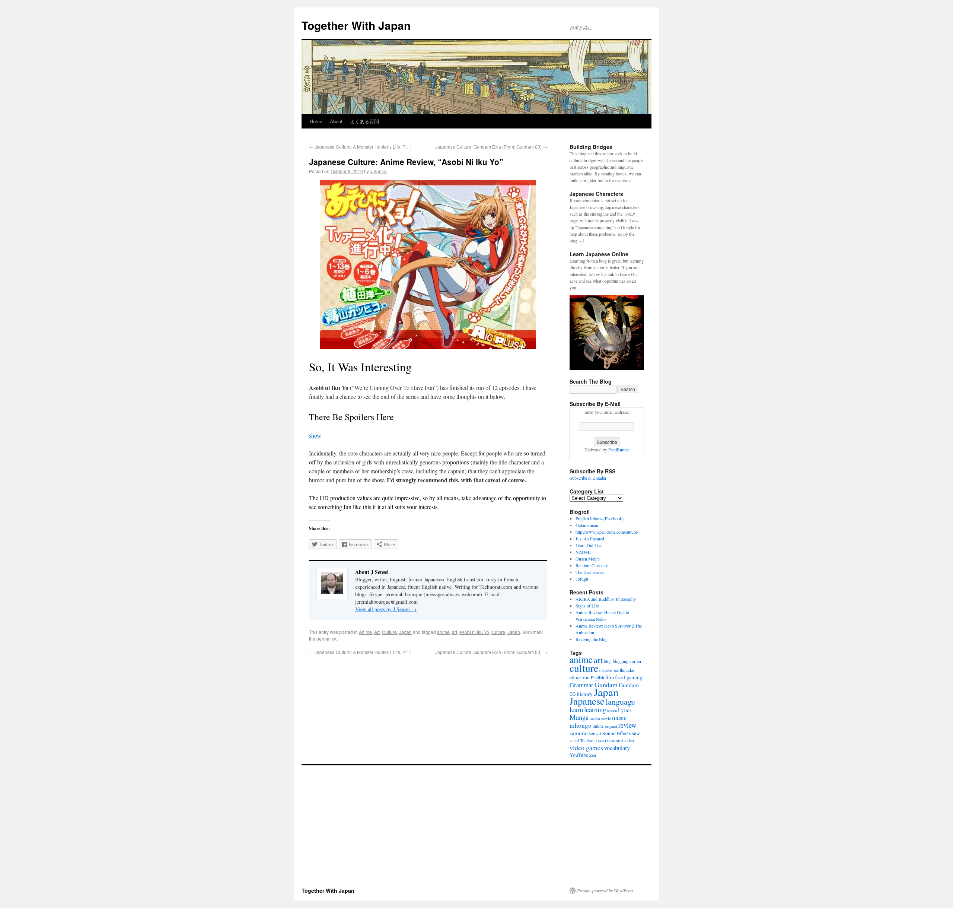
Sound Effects (616, 733)
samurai (579, 733)
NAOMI (583, 552)
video (629, 740)
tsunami (615, 740)
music (619, 718)
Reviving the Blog (592, 639)
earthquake (624, 670)
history (585, 694)
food (620, 677)
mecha (595, 718)
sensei (595, 733)
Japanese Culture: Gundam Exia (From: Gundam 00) (491, 146)
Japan (405, 632)
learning (595, 709)
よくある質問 (364, 121)
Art (377, 632)
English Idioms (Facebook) (600, 518)
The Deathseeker (590, 572)
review (627, 725)
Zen (592, 755)
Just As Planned (590, 539)
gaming (634, 677)
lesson (612, 710)
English (597, 677)
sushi (574, 740)
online (598, 726)
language (620, 701)
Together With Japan (356, 25)
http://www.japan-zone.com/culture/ (607, 532)
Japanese (587, 701)
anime (443, 632)
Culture (389, 632)
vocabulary (617, 748)
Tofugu (582, 579)
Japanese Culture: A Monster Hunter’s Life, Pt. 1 (360, 146)
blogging (620, 661)
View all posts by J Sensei (386, 609)
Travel (601, 740)
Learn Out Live (589, 545)
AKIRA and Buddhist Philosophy (606, 599)
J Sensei (379, 171)
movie (606, 718)
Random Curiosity (592, 565)
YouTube (579, 755)
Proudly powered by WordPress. (606, 890)
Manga (579, 717)
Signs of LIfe (587, 606)
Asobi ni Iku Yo (474, 632)
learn (576, 709)
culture (498, 632)
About (336, 121)
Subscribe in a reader (588, 478)
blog (608, 661)
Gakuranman (587, 525)
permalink (326, 638)
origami (611, 726)
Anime (365, 632)
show (315, 435)
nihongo (581, 725)
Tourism (587, 740)
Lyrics (625, 710)
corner (635, 661)
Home (316, 121)
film (609, 677)
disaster (606, 670)
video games (586, 747)
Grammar (581, 684)
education (580, 677)
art (454, 632)
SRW (636, 733)
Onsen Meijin (588, 559)
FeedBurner (618, 450)
